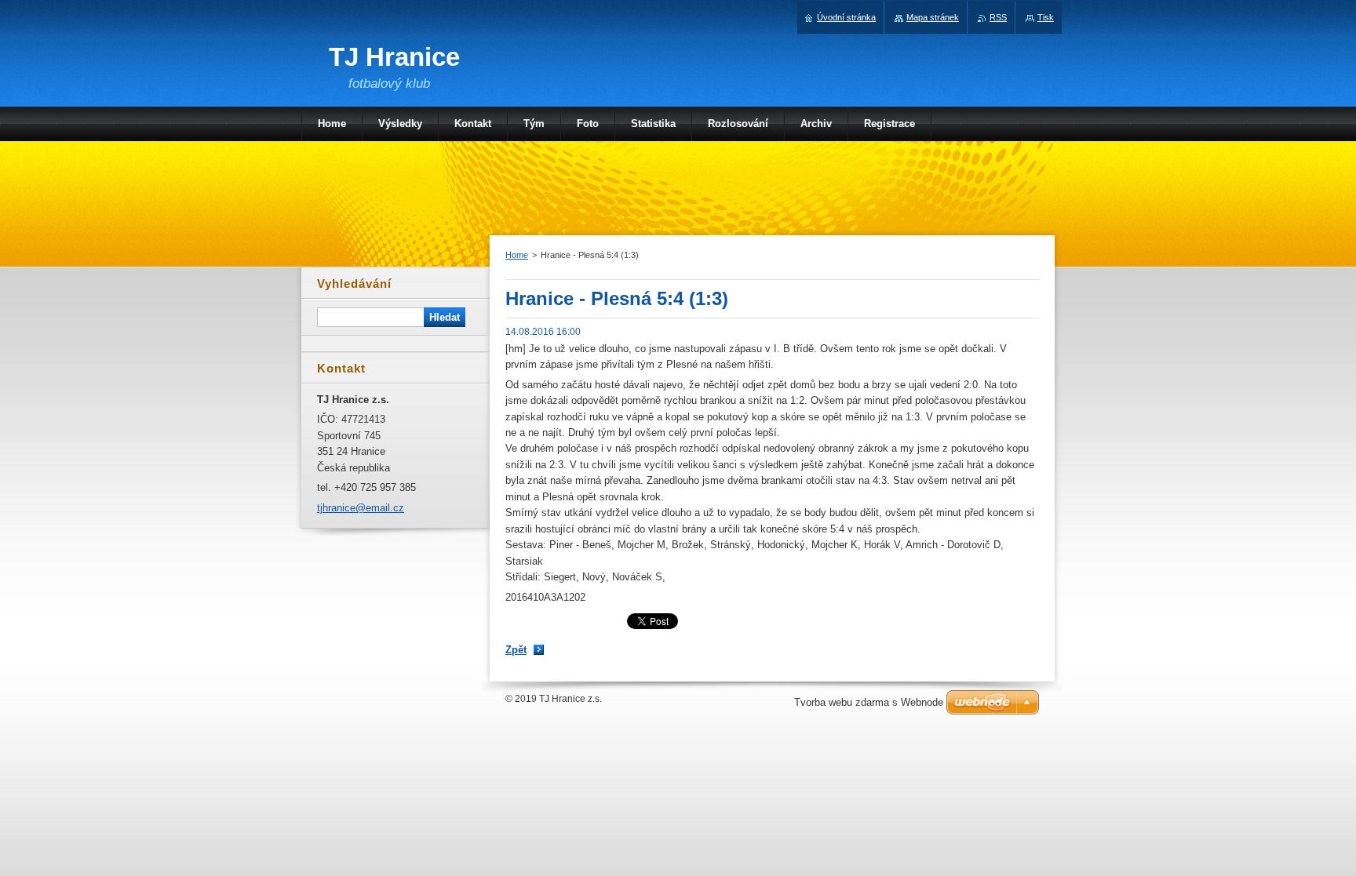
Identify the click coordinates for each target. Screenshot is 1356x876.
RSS (998, 17)
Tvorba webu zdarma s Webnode (868, 702)
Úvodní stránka (846, 17)
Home (516, 255)
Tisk (1045, 17)
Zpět (516, 650)
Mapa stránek (932, 17)
